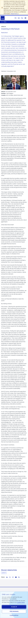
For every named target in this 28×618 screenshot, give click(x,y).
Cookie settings (14, 615)
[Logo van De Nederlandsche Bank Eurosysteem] (3, 18)
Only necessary (14, 611)
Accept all (14, 606)
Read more (14, 13)
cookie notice (21, 602)
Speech (4, 572)
